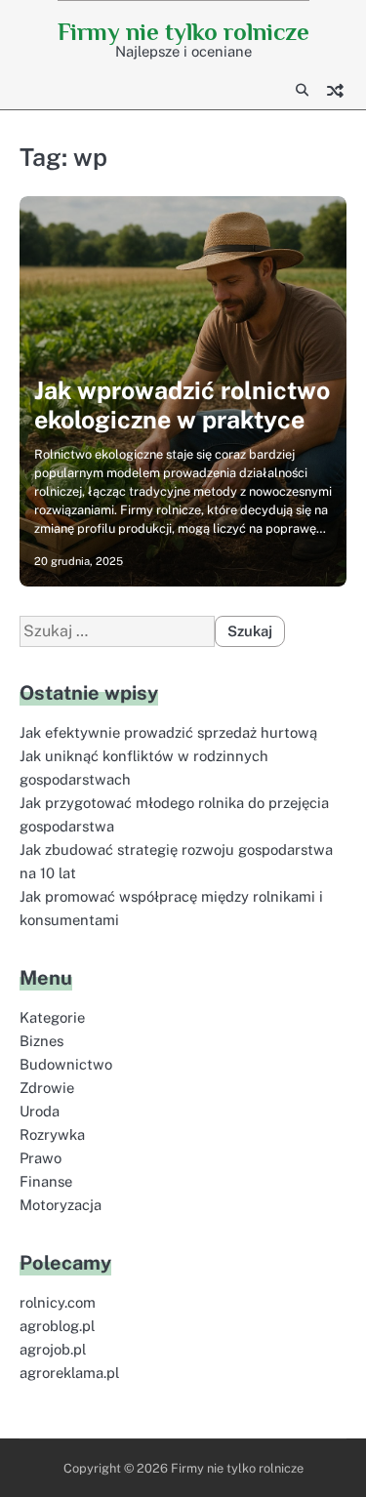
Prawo (40, 1158)
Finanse (46, 1181)
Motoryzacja (61, 1204)
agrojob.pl (53, 1349)
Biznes (41, 1040)
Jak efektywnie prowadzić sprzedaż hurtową (168, 732)
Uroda (40, 1111)
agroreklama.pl (69, 1372)
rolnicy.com (58, 1302)
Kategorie (52, 1017)
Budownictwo (66, 1064)
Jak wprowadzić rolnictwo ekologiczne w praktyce (182, 405)
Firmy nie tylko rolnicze (183, 32)
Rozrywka (52, 1134)
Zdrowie (47, 1087)
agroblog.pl (57, 1325)
